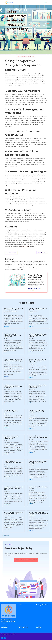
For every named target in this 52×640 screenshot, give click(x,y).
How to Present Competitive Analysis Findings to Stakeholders (38, 386)
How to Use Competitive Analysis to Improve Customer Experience (38, 514)
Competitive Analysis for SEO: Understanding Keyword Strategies (38, 463)
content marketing (18, 179)
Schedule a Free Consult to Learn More (26, 560)
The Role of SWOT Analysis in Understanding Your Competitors (38, 310)
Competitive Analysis (29, 56)
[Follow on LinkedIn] (5, 638)
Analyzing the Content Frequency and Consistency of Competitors (13, 386)
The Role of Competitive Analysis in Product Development (11, 437)
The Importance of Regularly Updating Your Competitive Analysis (13, 488)
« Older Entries (6, 535)
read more (6, 326)
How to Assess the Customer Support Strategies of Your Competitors (38, 335)
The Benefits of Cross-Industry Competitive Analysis (38, 436)
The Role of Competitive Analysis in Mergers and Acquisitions (36, 412)
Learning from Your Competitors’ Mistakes (11, 411)
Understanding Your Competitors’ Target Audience (13, 462)
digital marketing (25, 246)
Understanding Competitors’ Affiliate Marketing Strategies (13, 360)
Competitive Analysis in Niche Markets (38, 487)
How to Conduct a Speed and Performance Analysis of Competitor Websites (13, 310)
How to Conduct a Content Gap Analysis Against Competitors (37, 361)
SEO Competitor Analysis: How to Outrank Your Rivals (13, 513)
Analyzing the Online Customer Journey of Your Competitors (12, 335)
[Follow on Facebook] (2, 638)
